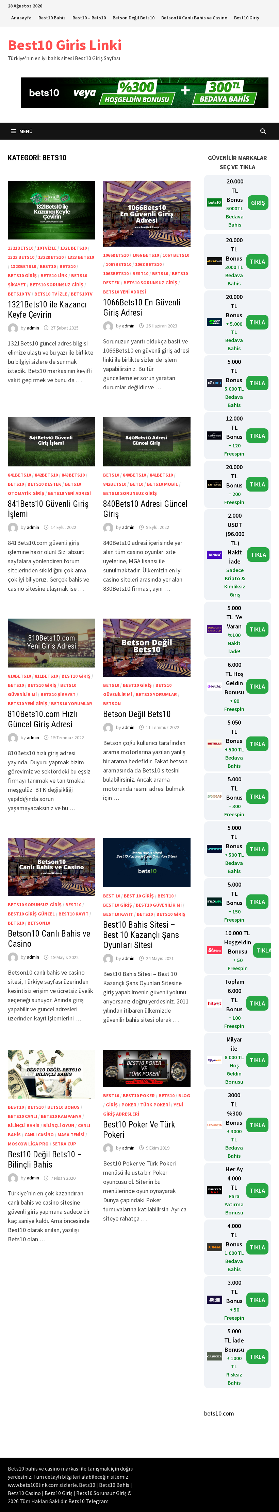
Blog (184, 1095)
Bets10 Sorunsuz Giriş (56, 285)
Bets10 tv (19, 294)
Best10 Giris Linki (64, 44)
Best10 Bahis (52, 18)
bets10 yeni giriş (27, 703)
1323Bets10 (23, 266)
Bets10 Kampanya (61, 1116)
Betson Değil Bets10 (133, 18)
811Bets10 (46, 676)
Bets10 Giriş (22, 275)
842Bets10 (46, 475)
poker (128, 1105)
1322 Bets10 (21, 257)
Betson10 (39, 923)
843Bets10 (73, 475)
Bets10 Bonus (63, 1107)
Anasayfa (21, 18)
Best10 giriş (76, 676)
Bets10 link (53, 275)
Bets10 (68, 266)
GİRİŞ (258, 203)
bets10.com (219, 1413)
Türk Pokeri (155, 1105)
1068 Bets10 (148, 264)
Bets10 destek (44, 484)
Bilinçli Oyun (58, 1125)
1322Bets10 (51, 257)
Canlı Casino (39, 1135)
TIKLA (257, 261)
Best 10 (111, 896)
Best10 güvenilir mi (159, 905)
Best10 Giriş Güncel (31, 914)
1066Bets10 (116, 255)
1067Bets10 (118, 264)
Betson (112, 703)
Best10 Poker (139, 1095)
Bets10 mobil (162, 484)
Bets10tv (82, 294)
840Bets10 (134, 475)
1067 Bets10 (176, 255)
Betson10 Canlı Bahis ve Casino (194, 18)
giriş (112, 1105)
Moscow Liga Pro (28, 1144)
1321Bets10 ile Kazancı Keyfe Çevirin (47, 310)
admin (33, 328)
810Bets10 (19, 676)
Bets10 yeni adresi (124, 292)
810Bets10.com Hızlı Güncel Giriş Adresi (42, 719)
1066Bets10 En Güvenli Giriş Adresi (142, 308)
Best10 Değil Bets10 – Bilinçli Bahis (45, 1160)
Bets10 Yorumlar (71, 703)
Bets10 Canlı (22, 1116)
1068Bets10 (116, 273)
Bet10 (136, 484)
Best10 (48, 266)
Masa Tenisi (71, 1135)
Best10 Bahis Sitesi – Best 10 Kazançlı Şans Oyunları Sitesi (141, 935)
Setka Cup (64, 1144)
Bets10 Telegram (88, 1501)
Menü (25, 131)
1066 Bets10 (145, 255)
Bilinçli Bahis (23, 1125)
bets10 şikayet (58, 694)
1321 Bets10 (73, 248)
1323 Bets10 (80, 257)
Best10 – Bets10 (89, 18)
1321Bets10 (20, 248)
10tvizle (46, 248)
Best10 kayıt (73, 914)
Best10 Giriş (246, 18)
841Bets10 (19, 475)
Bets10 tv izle (50, 294)
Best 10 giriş (139, 896)
